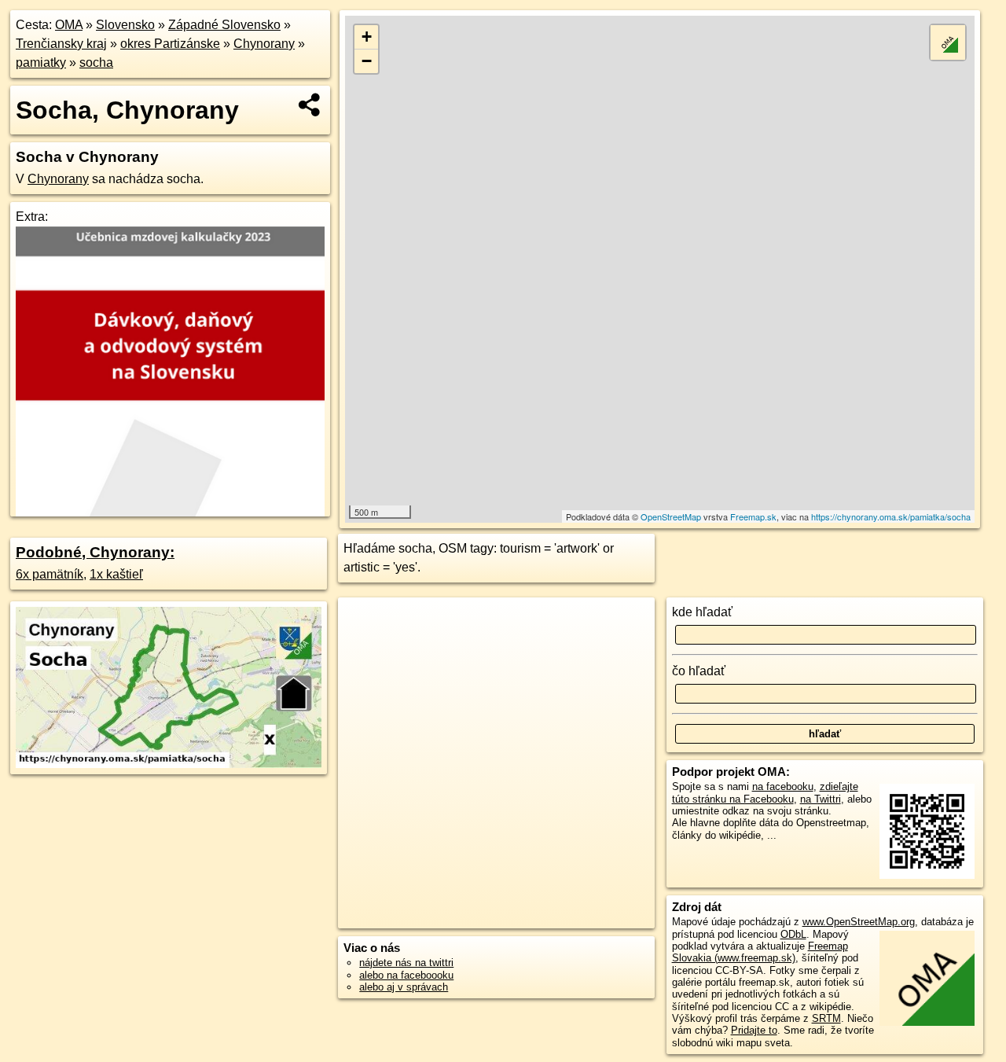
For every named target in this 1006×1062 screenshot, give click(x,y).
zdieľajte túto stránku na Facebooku (765, 792)
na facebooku (782, 786)
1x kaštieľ (116, 574)
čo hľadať (698, 671)
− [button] (367, 61)
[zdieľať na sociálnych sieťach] (310, 104)
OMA (69, 24)
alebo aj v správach (403, 987)
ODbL (793, 934)
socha (96, 62)
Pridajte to (754, 1030)
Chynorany (264, 43)
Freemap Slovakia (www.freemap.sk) (760, 952)
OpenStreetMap (671, 516)
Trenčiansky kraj (61, 43)
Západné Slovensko (224, 24)
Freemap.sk (753, 516)
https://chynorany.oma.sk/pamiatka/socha (891, 516)
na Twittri (820, 799)
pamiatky (41, 62)
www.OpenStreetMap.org (858, 922)
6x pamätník (49, 574)
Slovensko (125, 24)
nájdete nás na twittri (406, 962)
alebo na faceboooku (406, 975)
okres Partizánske (170, 43)
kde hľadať (702, 612)
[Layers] (948, 42)
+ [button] (367, 36)
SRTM (826, 1018)
